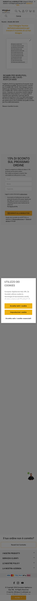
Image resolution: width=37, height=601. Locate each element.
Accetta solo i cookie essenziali (18, 318)
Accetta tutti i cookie (18, 306)
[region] (18, 300)
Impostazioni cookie (18, 312)
